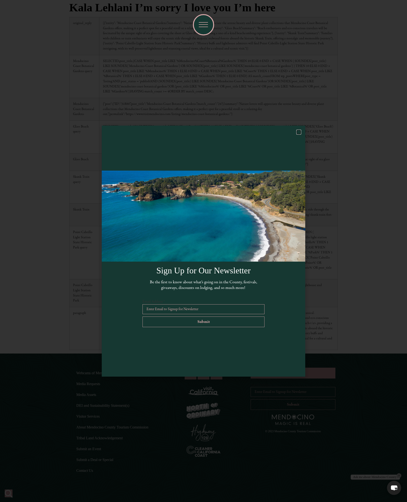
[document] (203, 251)
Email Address (153, 302)
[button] (394, 488)
